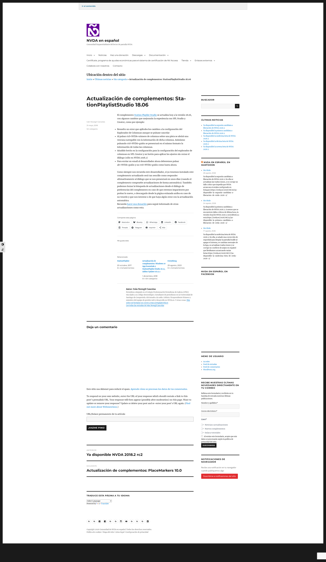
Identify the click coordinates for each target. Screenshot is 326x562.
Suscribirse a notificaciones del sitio (219, 476)
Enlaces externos (203, 60)
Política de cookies (94, 532)
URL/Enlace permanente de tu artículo (106, 414)
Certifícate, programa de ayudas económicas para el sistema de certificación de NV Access (132, 60)
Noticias (102, 55)
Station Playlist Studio (145, 115)
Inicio (89, 55)
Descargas (137, 55)
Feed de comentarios (211, 367)
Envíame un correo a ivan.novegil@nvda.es (151, 303)
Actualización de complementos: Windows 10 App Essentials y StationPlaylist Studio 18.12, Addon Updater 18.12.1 (154, 266)
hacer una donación (137, 204)
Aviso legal (120, 532)
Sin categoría (120, 79)
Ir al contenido (89, 6)
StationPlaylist (123, 261)
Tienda (184, 60)
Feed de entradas (210, 364)
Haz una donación (119, 55)
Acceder (206, 362)
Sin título (207, 170)
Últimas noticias (103, 79)
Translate (105, 504)
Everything (172, 261)
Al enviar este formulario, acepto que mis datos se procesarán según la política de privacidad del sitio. (219, 439)
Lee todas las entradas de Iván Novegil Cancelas (145, 305)
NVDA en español (103, 40)
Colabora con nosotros (98, 66)
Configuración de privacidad (137, 532)
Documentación (157, 55)
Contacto (117, 66)
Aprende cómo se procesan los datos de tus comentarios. (159, 389)
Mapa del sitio (108, 532)
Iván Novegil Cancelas (96, 122)
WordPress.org (209, 370)
